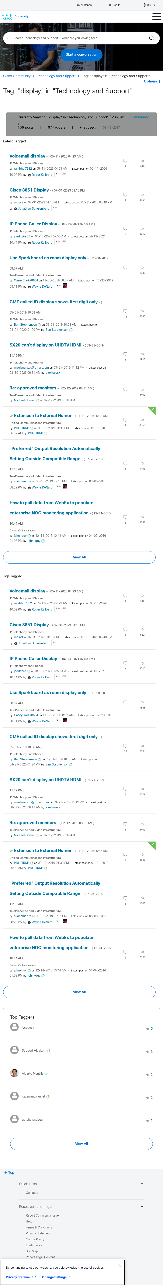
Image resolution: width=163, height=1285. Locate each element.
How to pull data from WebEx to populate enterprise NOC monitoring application (60, 513)
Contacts (32, 1193)
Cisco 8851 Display (48, 190)
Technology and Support (56, 76)
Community (140, 117)
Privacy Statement (19, 1277)
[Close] (119, 1265)
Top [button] (11, 1172)
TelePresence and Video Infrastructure (35, 275)
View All (79, 557)
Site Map (32, 1251)
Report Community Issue (42, 1215)
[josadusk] (23, 1032)
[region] (62, 1272)
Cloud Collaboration (23, 530)
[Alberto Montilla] (30, 1078)
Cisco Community (17, 76)
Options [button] (150, 81)
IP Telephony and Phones (27, 163)
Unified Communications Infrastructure (35, 423)
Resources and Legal (35, 1206)
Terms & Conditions (39, 1227)
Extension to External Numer (61, 416)
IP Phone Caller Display (52, 224)
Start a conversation (81, 54)
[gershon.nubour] (28, 1124)
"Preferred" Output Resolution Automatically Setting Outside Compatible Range (56, 459)
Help (29, 1221)
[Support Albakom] (31, 1055)
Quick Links (28, 1184)
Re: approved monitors (52, 388)
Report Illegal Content (40, 1257)
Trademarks (34, 1245)
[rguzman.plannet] (31, 1101)
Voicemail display (46, 156)
